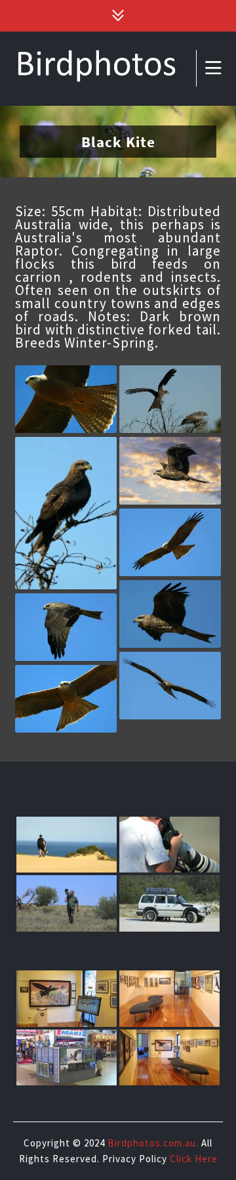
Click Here (194, 1158)
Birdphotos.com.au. (153, 1143)
